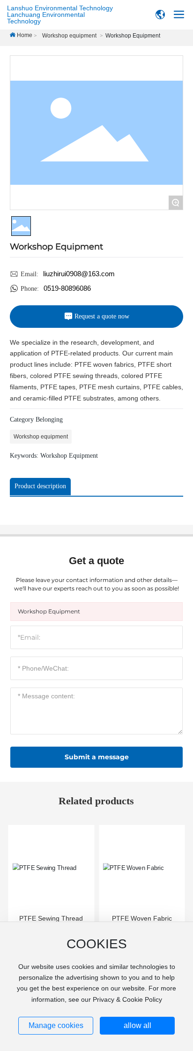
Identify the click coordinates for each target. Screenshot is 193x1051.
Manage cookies (56, 1025)
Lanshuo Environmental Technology (60, 8)
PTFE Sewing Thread (51, 918)
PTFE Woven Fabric (142, 918)
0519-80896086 (67, 288)
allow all (137, 1025)
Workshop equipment (69, 35)
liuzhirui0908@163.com (79, 274)
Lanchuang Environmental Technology (46, 18)
